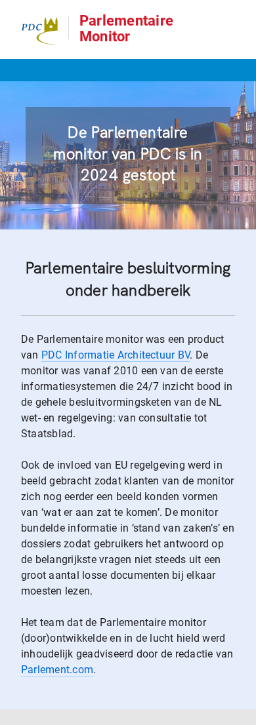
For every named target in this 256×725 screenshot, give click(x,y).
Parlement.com (57, 669)
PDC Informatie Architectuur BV (115, 355)
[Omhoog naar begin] (240, 714)
